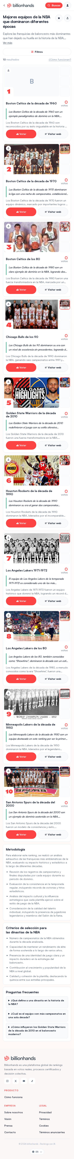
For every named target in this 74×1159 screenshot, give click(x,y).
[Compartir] (8, 70)
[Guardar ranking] (59, 18)
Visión (7, 1118)
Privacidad (45, 1112)
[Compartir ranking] (67, 18)
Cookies (44, 1125)
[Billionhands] (20, 5)
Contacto (10, 1132)
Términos (44, 1118)
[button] (37, 103)
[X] (16, 1081)
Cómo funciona (13, 1097)
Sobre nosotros (13, 1112)
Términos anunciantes (52, 1132)
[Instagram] (7, 1081)
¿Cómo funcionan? (60, 59)
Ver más (7, 42)
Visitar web (54, 133)
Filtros (39, 51)
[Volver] (4, 5)
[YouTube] (24, 1081)
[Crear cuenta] (67, 5)
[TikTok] (32, 1081)
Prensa (8, 1125)
